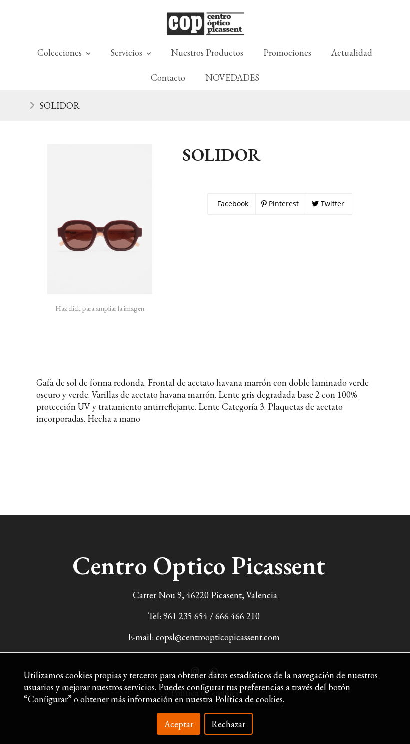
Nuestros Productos (207, 52)
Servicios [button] (127, 52)
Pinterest (283, 203)
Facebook (232, 203)
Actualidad (352, 52)
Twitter (331, 203)
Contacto (168, 77)
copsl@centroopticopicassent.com (218, 637)
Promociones (288, 52)
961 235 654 (186, 616)
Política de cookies (249, 699)
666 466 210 (238, 616)
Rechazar (229, 724)
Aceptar (179, 724)
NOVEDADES (233, 77)
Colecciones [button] (61, 52)
